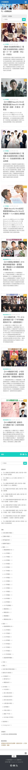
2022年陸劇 (7, 630)
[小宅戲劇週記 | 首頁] (6, 2)
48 (25, 400)
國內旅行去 (7, 679)
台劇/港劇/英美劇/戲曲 (8, 669)
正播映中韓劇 (6, 536)
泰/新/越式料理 (8, 700)
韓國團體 (6, 616)
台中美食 (5, 686)
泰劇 (4, 665)
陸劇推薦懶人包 (8, 626)
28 (25, 240)
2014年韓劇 (7, 581)
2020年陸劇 (7, 637)
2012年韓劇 (7, 588)
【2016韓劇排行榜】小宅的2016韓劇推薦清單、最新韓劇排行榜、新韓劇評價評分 (13, 374)
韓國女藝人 (7, 612)
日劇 (4, 662)
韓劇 (4, 547)
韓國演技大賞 (7, 619)
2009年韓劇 (7, 598)
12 (25, 131)
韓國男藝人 (7, 609)
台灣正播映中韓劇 (7, 533)
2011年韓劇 (7, 591)
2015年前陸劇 (7, 654)
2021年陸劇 (7, 633)
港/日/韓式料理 (8, 693)
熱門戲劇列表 (6, 540)
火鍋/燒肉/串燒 (8, 703)
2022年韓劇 (7, 553)
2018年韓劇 (7, 567)
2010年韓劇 (7, 595)
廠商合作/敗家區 (7, 672)
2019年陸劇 (7, 640)
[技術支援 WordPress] (9, 762)
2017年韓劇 (7, 570)
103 (25, 349)
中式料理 (6, 689)
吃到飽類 (6, 707)
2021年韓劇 (7, 556)
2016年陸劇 (7, 650)
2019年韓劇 (7, 563)
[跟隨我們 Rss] (26, 454)
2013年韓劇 (7, 584)
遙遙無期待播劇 (8, 657)
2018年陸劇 (7, 643)
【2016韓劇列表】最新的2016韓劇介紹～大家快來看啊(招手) (13, 425)
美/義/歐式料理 (8, 696)
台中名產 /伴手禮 (8, 717)
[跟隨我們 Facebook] (21, 454)
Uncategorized (6, 725)
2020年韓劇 (7, 560)
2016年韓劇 (6, 44)
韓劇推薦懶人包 (7, 259)
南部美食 (5, 721)
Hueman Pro (20, 762)
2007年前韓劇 (7, 605)
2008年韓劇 (7, 602)
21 (25, 295)
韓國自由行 (7, 682)
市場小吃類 (7, 710)
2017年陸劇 (7, 647)
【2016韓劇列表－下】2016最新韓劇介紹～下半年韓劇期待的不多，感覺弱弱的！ (13, 319)
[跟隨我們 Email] (23, 454)
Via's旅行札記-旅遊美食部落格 (9, 734)
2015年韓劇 (7, 577)
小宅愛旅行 (5, 676)
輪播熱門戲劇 (6, 543)
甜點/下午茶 (7, 714)
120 (25, 186)
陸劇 (4, 623)
